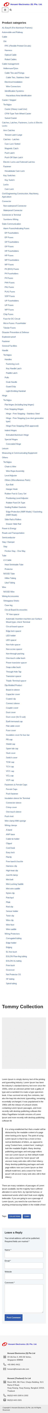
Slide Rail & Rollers (13, 519)
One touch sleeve (13, 812)
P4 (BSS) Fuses (12, 269)
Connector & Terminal (11, 215)
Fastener (7, 166)
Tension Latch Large (13, 135)
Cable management (10, 64)
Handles (8, 359)
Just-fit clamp (12, 875)
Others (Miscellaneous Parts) (17, 480)
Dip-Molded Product (13, 685)
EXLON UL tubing (13, 961)
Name (8, 1250)
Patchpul (10, 897)
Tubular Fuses (9, 328)
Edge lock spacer (13, 631)
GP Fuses (9, 246)
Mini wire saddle (13, 888)
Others (5, 457)
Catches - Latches (11, 139)
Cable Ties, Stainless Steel (17, 77)
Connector (6, 201)
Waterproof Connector (12, 210)
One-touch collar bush (15, 658)
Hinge (4, 395)
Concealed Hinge (13, 444)
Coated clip (11, 699)
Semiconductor (8, 537)
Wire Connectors (13, 86)
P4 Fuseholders (11, 273)
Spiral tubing (11, 983)
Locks (6, 184)
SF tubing (10, 979)
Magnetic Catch (11, 148)
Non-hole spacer (13, 644)
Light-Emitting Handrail (16, 391)
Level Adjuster (11, 475)
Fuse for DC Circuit (11, 319)
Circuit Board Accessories (16, 610)
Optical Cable (10, 55)
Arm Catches (9, 130)
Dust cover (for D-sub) (16, 717)
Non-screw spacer (14, 649)
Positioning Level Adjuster (17, 498)
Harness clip (11, 866)
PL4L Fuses (10, 291)
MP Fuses (9, 264)
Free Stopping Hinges (14, 409)
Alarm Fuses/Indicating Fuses (16, 228)
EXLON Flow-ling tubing (16, 956)
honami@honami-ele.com (18, 1369)
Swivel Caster (11, 118)
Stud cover (10, 753)
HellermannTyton (10, 68)
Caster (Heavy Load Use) (16, 109)
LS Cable (7, 560)
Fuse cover (11, 730)
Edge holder (11, 943)
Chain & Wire (10, 466)
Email (8, 1261)
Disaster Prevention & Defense (15, 332)
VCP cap (10, 780)
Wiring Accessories (10, 596)
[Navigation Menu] (5, 10)
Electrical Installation (13, 82)
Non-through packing (15, 653)
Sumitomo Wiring (10, 219)
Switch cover (11, 757)
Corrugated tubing (13, 938)
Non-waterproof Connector (14, 206)
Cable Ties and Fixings (14, 73)
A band (9, 830)
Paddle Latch (11, 373)
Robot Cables (11, 59)
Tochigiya (7, 104)
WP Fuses (9, 310)
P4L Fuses (9, 287)
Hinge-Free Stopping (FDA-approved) (22, 426)
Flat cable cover (13, 726)
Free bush (10, 965)
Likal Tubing (10, 583)
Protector (9, 569)
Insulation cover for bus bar (18, 735)
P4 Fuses (9, 278)
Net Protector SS (13, 974)
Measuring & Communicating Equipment (19, 453)
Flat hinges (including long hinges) (19, 404)
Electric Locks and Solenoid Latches (19, 162)
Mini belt (9, 879)
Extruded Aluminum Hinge (17, 435)
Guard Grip (11, 386)
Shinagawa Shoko (11, 601)
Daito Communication (11, 224)
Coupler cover (12, 708)
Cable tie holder (12, 839)
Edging (9, 947)
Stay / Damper (8, 542)
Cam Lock (9, 189)
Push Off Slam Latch (14, 157)
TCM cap (10, 762)
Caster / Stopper (9, 100)
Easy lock (10, 852)
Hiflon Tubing (10, 578)
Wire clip (9, 920)
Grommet (10, 970)
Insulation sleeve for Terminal (17, 798)
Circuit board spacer (15, 626)
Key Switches (9, 175)
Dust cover (11, 712)
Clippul (9, 843)
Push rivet (9, 816)
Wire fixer (10, 925)
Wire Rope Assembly (15, 471)
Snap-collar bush (13, 667)
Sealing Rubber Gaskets (15, 507)
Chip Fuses (8, 314)
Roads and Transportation (13, 533)
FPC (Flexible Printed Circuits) (18, 46)
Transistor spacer (13, 676)
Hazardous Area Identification (18, 95)
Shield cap (10, 744)
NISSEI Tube (9, 573)
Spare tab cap (12, 748)
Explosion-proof (9, 337)
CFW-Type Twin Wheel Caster (18, 113)
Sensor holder (12, 911)
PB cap (9, 739)
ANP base (10, 834)
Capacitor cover (13, 694)
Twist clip (10, 916)
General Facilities (9, 346)
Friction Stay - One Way (15, 551)
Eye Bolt (9, 484)
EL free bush (11, 952)
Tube (4, 555)
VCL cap (9, 775)
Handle (5, 350)
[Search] (11, 10)
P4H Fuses (10, 282)
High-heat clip (12, 870)
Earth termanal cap (14, 721)
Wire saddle (11, 929)
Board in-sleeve (13, 690)
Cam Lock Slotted (12, 144)
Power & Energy (9, 528)
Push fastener (12, 794)
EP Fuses (9, 237)
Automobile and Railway (12, 32)
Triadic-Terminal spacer (16, 681)
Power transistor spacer (16, 663)
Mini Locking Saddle (14, 884)
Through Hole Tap (13, 672)
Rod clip (9, 907)
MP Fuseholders (12, 260)
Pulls (7, 377)
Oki (4, 41)
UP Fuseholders (12, 301)
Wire (4, 587)
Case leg (8, 605)
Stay (5, 546)
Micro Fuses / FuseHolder (14, 323)
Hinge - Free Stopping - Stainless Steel (23, 413)
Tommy (26, 1216)
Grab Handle (11, 382)
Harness (8, 50)
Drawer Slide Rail (13, 524)
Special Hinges (11, 439)
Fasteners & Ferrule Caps (16, 785)
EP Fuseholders (12, 233)
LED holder (11, 635)
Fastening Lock (12, 364)
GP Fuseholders (12, 242)
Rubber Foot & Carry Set (15, 493)
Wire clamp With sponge (15, 821)
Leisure (5, 448)
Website (8, 1272)
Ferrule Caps (11, 789)
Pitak (8, 902)
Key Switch (10, 180)
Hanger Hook (12, 489)
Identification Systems (14, 91)
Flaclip (9, 857)
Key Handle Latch (13, 368)
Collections (14, 1216)
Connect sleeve (13, 703)
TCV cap (10, 766)
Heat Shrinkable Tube (14, 564)
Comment (10, 1282)
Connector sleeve (13, 803)
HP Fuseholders (12, 251)
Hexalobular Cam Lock (15, 171)
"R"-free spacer (12, 614)
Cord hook (10, 848)
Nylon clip (10, 893)
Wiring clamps (11, 825)
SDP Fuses (10, 296)
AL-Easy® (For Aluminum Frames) (17, 28)
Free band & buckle (14, 861)
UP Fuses (9, 305)
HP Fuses (9, 255)
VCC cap (10, 771)
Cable (4, 37)
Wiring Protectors (12, 934)
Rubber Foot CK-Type (15, 503)
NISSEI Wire (8, 592)
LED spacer (11, 640)
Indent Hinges (11, 430)
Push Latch (10, 153)
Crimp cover (11, 807)
